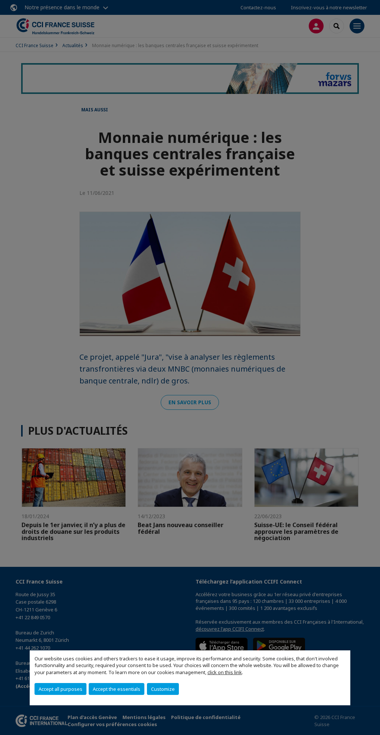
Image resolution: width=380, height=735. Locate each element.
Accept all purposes (60, 689)
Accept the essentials (116, 689)
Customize (163, 689)
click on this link (224, 672)
